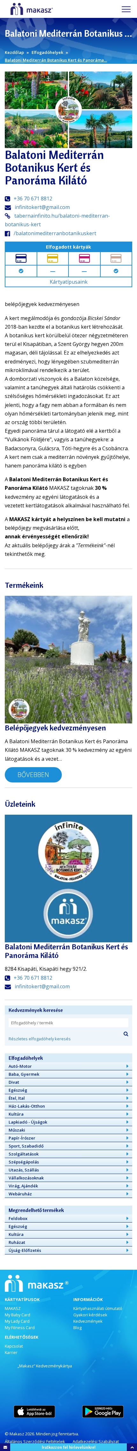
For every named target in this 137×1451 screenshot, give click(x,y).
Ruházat (17, 1242)
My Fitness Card (20, 1327)
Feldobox (18, 1218)
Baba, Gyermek (24, 1074)
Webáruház (20, 1194)
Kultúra (16, 1114)
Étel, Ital (17, 1098)
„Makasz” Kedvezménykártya (45, 1366)
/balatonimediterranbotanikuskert (55, 233)
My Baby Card (17, 1315)
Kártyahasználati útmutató (97, 1308)
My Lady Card (17, 1321)
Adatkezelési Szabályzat (96, 1441)
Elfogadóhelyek (47, 52)
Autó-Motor (20, 1066)
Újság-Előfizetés (25, 1250)
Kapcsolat (14, 1346)
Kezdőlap (14, 52)
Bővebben (33, 774)
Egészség (18, 1090)
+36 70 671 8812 (33, 198)
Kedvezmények (88, 1321)
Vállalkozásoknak (26, 1178)
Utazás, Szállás (24, 1170)
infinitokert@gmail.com (42, 207)
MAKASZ (13, 1308)
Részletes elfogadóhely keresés (40, 1039)
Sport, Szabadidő (26, 1146)
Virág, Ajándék (23, 1186)
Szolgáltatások (24, 1154)
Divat (14, 1082)
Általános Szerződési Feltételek (35, 1441)
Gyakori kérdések (90, 1315)
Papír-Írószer (22, 1138)
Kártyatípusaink (69, 281)
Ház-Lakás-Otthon (27, 1106)
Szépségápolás (24, 1162)
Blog (77, 1327)
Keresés (125, 1033)
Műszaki (17, 1130)
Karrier (11, 1352)
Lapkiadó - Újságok (28, 1122)
